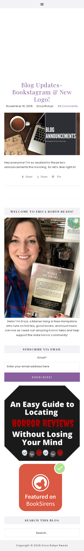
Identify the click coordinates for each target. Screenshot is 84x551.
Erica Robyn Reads (42, 38)
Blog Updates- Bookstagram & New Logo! (42, 92)
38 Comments (68, 106)
